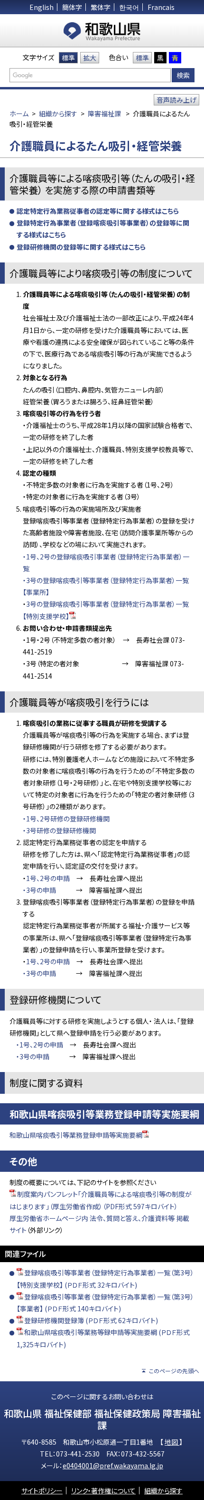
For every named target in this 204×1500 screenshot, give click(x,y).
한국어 (129, 7)
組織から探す (58, 113)
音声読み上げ (176, 100)
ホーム (18, 113)
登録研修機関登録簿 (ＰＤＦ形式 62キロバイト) (91, 1320)
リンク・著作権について (103, 1490)
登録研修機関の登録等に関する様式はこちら (81, 247)
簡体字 (72, 7)
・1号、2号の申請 (39, 1044)
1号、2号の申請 (48, 878)
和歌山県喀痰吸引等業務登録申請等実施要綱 (75, 1135)
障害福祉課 (104, 113)
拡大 (89, 57)
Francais (161, 7)
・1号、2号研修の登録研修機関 (66, 818)
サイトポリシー (42, 1490)
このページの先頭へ (174, 1371)
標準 (68, 57)
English (41, 7)
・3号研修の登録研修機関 (59, 830)
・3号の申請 (39, 890)
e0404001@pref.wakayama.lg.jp (113, 1465)
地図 (172, 1442)
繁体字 (101, 7)
